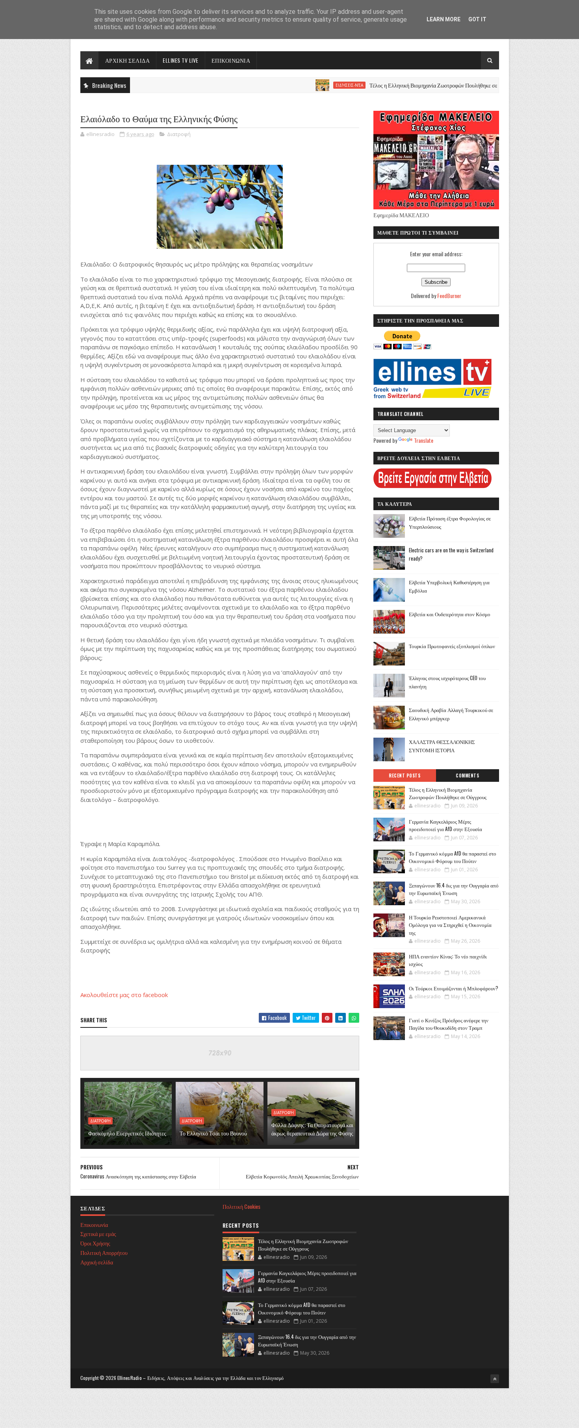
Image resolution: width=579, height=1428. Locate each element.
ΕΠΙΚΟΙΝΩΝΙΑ (231, 60)
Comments (467, 775)
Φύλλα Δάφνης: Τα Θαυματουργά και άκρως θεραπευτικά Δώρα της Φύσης (312, 1128)
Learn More (443, 19)
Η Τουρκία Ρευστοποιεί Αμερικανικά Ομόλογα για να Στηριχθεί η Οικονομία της (450, 924)
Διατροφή (179, 134)
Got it (477, 19)
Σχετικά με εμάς (98, 1233)
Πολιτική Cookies (241, 1206)
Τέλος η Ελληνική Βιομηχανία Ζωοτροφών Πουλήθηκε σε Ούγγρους (412, 85)
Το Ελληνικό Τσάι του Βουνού (213, 1133)
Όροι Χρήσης (95, 1243)
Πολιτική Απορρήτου (104, 1252)
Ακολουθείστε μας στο (111, 995)
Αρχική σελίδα (96, 1262)
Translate (423, 440)
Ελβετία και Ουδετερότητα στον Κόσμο (449, 614)
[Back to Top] (494, 1378)
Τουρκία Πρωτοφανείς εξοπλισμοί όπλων (452, 646)
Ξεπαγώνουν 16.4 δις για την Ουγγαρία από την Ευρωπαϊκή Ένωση (454, 889)
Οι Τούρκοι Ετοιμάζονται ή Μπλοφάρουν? (453, 988)
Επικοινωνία (94, 1224)
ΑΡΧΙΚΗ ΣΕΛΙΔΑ (127, 60)
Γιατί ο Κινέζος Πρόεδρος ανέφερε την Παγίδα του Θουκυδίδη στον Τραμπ (448, 1024)
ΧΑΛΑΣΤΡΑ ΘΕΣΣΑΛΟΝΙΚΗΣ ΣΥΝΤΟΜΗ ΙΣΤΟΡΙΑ (442, 746)
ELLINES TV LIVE (181, 60)
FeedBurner (449, 295)
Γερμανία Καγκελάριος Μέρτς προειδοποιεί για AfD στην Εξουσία (445, 825)
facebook (155, 995)
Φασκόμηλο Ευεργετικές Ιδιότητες (127, 1133)
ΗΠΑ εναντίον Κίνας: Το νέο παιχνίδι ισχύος (448, 960)
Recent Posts (404, 775)
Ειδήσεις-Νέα (317, 85)
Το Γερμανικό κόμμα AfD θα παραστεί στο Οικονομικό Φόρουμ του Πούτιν (452, 857)
